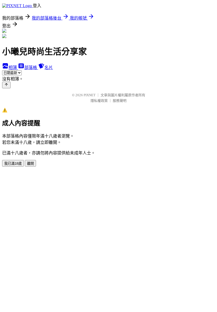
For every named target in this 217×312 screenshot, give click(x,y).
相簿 (13, 67)
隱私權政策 (99, 101)
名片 (48, 67)
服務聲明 (119, 101)
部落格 (31, 67)
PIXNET (90, 95)
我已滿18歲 (13, 164)
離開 (30, 164)
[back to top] (6, 85)
